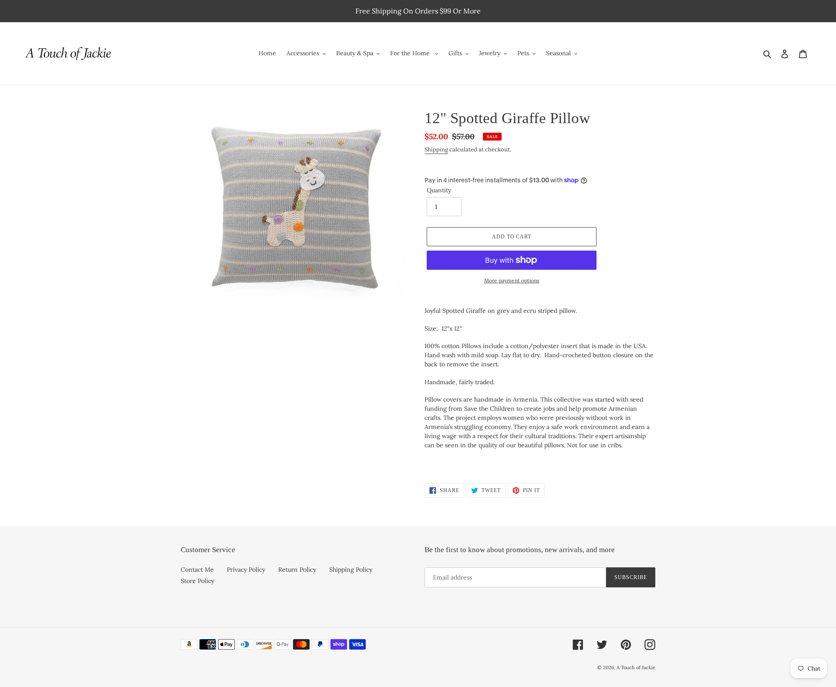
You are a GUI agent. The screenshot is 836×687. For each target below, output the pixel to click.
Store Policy (197, 581)
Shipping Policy (350, 569)
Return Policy (297, 569)
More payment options (511, 280)
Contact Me (197, 569)
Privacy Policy (246, 569)
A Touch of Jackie (636, 667)
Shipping (436, 149)
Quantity (439, 190)
